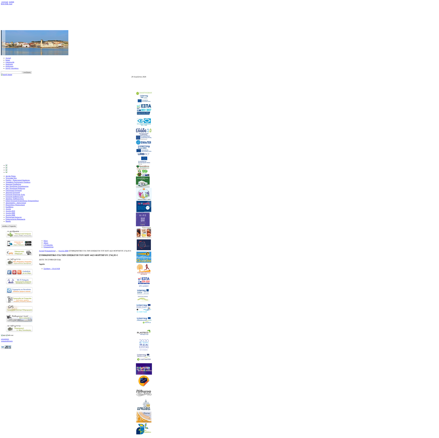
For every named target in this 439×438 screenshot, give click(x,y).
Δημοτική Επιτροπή (13, 192)
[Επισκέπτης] (6, 168)
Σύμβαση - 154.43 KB (52, 269)
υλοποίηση (5, 339)
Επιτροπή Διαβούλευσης (14, 197)
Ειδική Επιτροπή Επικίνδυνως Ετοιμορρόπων (22, 201)
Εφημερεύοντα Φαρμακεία (15, 219)
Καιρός (8, 221)
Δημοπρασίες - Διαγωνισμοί (16, 203)
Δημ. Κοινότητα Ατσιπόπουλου (17, 186)
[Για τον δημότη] (6, 165)
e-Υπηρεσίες (48, 245)
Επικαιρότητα (48, 247)
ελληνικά (4, 2)
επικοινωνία (9, 62)
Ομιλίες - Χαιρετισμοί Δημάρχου (18, 180)
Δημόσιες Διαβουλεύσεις (15, 199)
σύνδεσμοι (9, 66)
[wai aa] (6, 348)
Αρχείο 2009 (10, 213)
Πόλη (46, 241)
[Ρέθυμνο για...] (6, 172)
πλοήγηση (9, 64)
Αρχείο (8, 209)
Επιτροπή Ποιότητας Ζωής (15, 195)
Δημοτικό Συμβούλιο (13, 184)
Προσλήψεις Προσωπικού (15, 205)
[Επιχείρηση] (6, 170)
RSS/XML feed (6, 4)
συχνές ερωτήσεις (12, 68)
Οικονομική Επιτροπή (14, 190)
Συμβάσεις (9, 207)
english (11, 2)
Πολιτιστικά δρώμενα (13, 217)
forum (7, 60)
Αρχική (8, 58)
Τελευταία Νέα (11, 178)
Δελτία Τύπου (11, 176)
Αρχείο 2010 (10, 211)
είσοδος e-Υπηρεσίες (9, 226)
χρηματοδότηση (7, 341)
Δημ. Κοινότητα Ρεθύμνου (15, 188)
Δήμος (46, 243)
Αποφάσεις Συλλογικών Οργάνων (18, 182)
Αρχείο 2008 (10, 215)
